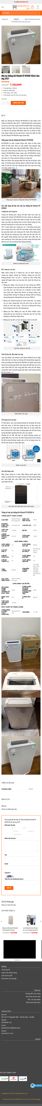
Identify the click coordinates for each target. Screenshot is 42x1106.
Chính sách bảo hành (33, 1002)
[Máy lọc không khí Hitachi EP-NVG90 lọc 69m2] (10, 920)
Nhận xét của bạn (10, 838)
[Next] (37, 45)
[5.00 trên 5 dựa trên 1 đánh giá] (21, 81)
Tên (6, 855)
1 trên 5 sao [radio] (8, 828)
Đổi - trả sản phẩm (34, 999)
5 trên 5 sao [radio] (9, 834)
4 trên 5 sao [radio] (23, 831)
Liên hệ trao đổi (6, 976)
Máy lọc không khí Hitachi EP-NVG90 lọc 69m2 (10, 929)
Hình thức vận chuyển (9, 979)
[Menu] (2, 7)
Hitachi (16, 19)
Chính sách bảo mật (9, 1099)
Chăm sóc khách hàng (9, 973)
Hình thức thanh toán (33, 997)
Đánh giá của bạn (10, 825)
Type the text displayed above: (14, 879)
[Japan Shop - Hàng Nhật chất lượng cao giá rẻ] (21, 7)
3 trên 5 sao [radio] (9, 831)
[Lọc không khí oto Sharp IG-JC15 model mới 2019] (31, 920)
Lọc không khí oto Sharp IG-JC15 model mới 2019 (30, 929)
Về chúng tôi (5, 970)
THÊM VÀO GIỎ (18, 103)
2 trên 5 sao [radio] (18, 828)
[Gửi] (38, 13)
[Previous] (4, 45)
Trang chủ (5, 19)
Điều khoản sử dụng (22, 1099)
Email (6, 864)
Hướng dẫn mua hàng (33, 994)
